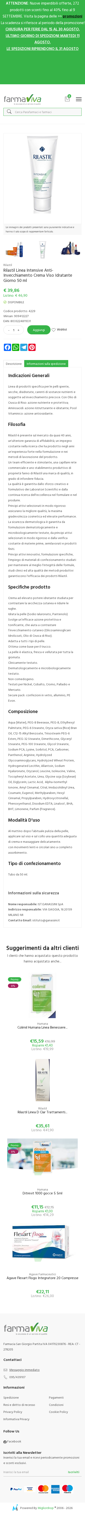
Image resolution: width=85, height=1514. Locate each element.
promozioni (72, 16)
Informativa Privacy (16, 1419)
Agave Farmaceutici (42, 1274)
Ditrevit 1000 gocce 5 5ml (42, 1193)
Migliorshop (46, 1507)
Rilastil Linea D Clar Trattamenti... (42, 1112)
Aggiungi (39, 329)
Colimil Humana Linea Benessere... (42, 1027)
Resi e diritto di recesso (19, 1404)
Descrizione (14, 363)
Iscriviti (73, 1471)
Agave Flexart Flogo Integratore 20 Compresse (42, 1278)
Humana (42, 1023)
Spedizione (11, 1397)
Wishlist (62, 329)
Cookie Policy (58, 1411)
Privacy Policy (12, 1411)
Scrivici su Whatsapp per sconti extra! (42, 89)
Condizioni (56, 1404)
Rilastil (7, 264)
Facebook (14, 1441)
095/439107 (17, 1377)
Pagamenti (56, 1397)
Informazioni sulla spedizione (46, 363)
